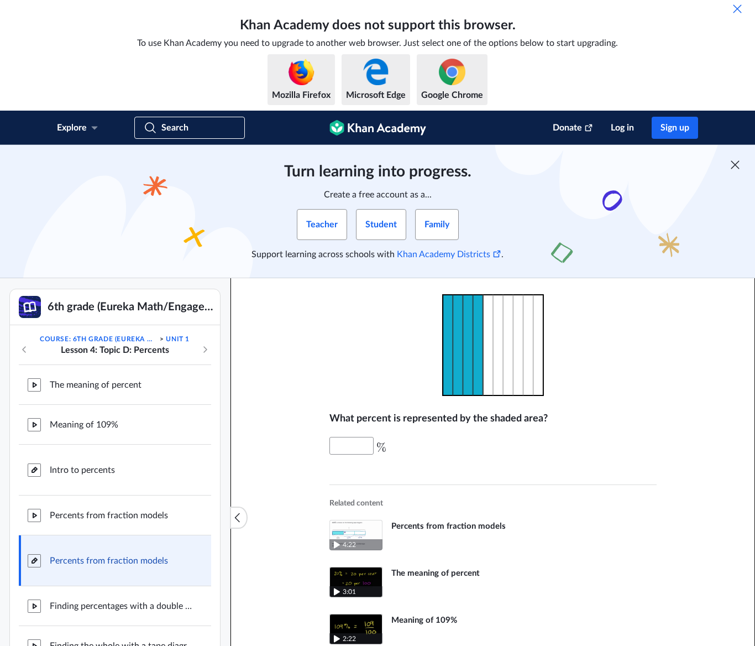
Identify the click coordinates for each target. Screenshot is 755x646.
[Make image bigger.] (493, 345)
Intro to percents (82, 470)
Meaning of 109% (84, 424)
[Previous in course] (24, 349)
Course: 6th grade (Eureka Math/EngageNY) (99, 339)
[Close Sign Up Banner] (735, 165)
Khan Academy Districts (443, 254)
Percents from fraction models (109, 515)
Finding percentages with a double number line (121, 606)
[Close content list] (239, 518)
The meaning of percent (95, 385)
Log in (622, 127)
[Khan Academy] (377, 127)
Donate (567, 127)
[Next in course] (205, 349)
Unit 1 (178, 339)
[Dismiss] (737, 9)
